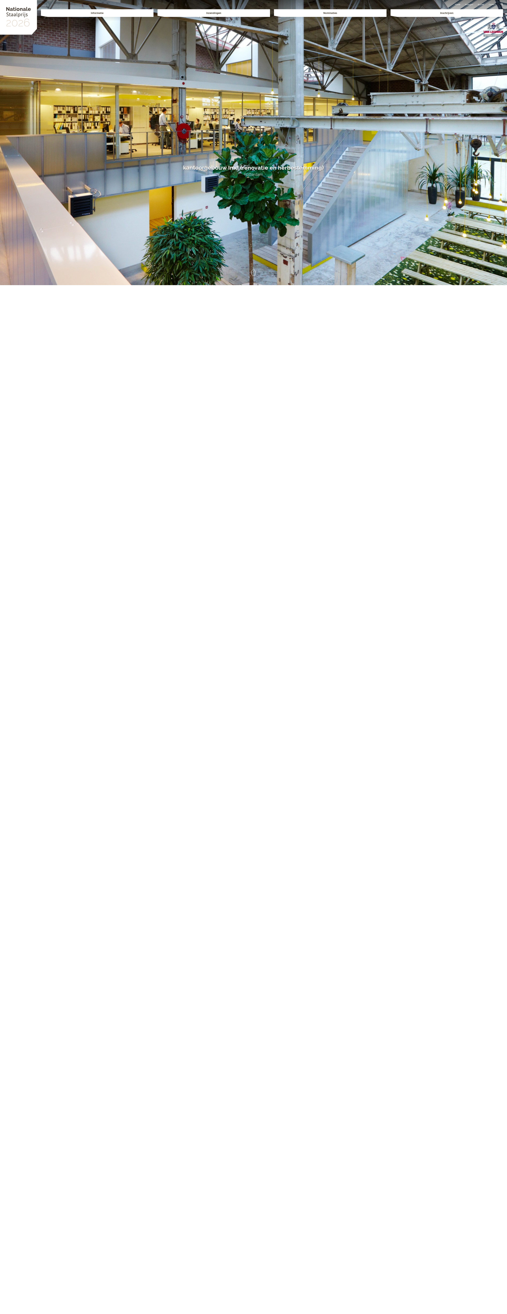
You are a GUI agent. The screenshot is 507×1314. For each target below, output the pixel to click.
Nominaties (330, 13)
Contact (492, 4)
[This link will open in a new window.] (493, 29)
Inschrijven (447, 13)
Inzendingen (213, 13)
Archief (481, 4)
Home (457, 4)
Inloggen (469, 4)
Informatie (97, 13)
